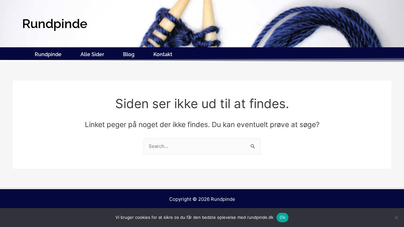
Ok (282, 217)
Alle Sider (92, 54)
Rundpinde (48, 54)
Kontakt (162, 54)
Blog (128, 54)
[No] (396, 217)
